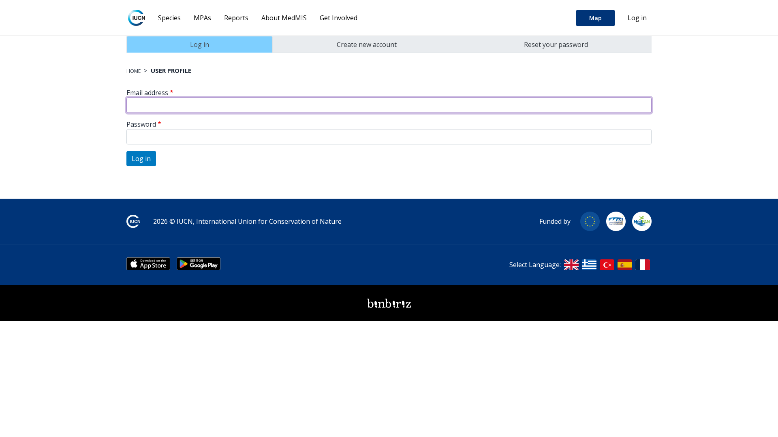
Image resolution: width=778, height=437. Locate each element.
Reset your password (556, 44)
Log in (637, 17)
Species (169, 17)
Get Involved (338, 17)
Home (133, 71)
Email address (147, 92)
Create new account (367, 44)
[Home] (136, 18)
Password (141, 124)
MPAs (202, 17)
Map (595, 18)
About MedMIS (284, 17)
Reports (236, 17)
